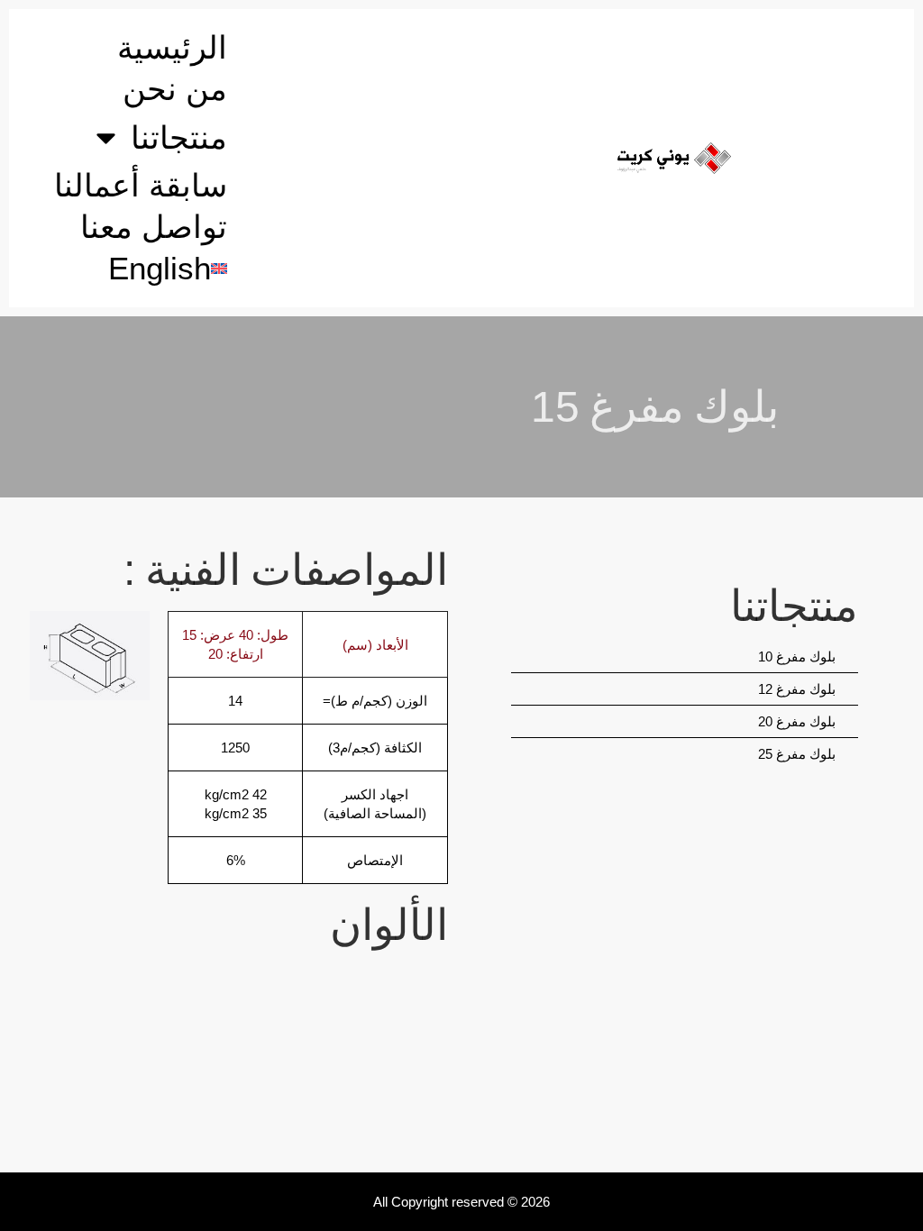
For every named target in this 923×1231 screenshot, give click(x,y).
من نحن (175, 88)
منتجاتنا (179, 137)
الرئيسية (172, 47)
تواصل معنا (153, 226)
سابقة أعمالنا (140, 185)
